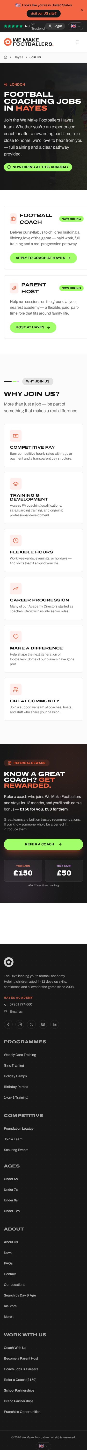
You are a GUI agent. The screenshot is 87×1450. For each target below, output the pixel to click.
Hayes (18, 57)
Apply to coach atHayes (40, 258)
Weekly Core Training (20, 1055)
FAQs (8, 1263)
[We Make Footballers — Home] (28, 42)
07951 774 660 (21, 1004)
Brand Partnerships (18, 1401)
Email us (16, 1011)
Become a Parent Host (21, 1358)
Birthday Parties (16, 1087)
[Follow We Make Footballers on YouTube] (43, 1024)
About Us (11, 1242)
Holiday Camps (15, 1076)
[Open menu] (77, 42)
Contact (10, 1274)
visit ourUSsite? (43, 13)
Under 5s (11, 1179)
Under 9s (11, 1200)
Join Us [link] (35, 57)
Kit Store (10, 1306)
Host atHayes (30, 327)
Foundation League (19, 1128)
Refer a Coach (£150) (20, 1380)
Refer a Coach (39, 844)
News (8, 1253)
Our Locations (14, 1285)
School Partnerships (19, 1390)
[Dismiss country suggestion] (82, 10)
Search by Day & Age (20, 1295)
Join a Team (13, 1139)
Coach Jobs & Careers (21, 1369)
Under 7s (11, 1189)
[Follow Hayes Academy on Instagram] (19, 1024)
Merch (9, 1317)
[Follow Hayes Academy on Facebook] (8, 1024)
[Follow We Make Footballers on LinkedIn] (54, 1024)
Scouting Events (16, 1150)
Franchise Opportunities (22, 1412)
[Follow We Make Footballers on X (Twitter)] (31, 1024)
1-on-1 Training (16, 1097)
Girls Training (14, 1065)
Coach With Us (15, 1348)
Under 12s (12, 1211)
